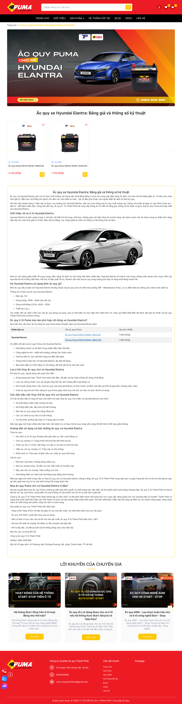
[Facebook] (10, 674)
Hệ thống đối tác (99, 18)
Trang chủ (42, 18)
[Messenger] (4, 686)
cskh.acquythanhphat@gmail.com (72, 682)
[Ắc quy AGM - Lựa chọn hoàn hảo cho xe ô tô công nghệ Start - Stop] (147, 590)
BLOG (118, 18)
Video (128, 18)
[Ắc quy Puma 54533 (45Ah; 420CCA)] (69, 141)
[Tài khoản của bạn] (159, 7)
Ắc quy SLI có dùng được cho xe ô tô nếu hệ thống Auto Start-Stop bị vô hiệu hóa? (91, 616)
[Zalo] (4, 679)
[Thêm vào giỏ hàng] (42, 174)
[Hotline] (4, 671)
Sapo (127, 700)
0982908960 (62, 674)
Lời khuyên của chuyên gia (91, 564)
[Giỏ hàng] (172, 7)
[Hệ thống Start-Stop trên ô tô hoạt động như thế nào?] (35, 590)
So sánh (15, 162)
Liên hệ (140, 18)
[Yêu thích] (166, 7)
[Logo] (20, 7)
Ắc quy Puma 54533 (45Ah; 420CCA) (69, 166)
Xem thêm (34, 636)
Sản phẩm (76, 18)
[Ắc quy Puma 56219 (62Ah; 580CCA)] (26, 141)
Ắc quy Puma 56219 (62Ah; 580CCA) (26, 166)
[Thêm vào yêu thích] (43, 124)
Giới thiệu (59, 18)
